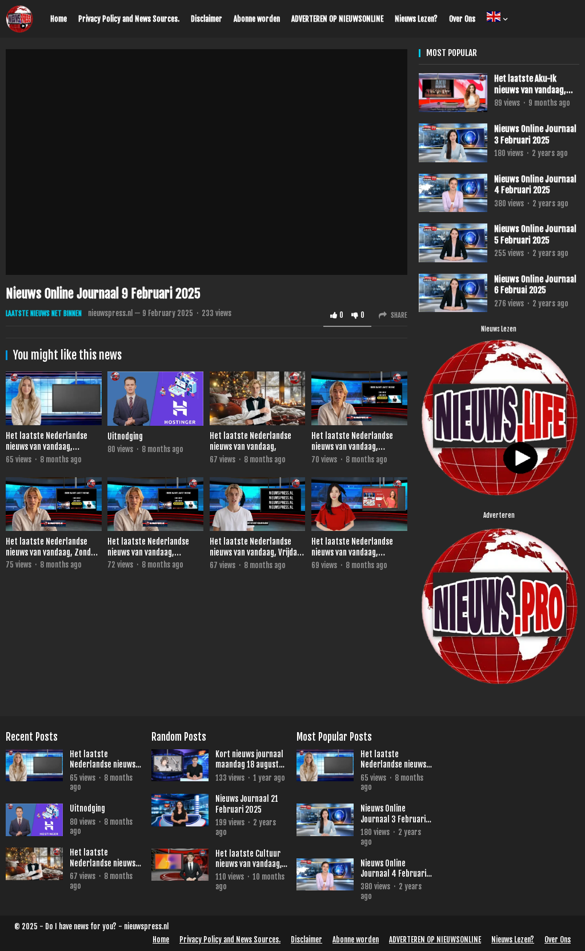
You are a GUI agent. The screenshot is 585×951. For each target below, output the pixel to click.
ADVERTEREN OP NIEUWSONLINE (337, 18)
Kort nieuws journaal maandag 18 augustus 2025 (250, 759)
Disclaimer (206, 18)
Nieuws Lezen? (416, 18)
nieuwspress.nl (110, 313)
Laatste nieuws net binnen (44, 313)
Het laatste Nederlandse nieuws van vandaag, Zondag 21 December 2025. (52, 552)
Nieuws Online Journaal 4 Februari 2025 (535, 185)
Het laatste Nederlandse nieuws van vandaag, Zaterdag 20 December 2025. (148, 557)
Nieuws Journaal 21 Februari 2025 (246, 804)
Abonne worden (257, 18)
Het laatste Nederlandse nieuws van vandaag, (250, 441)
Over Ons (462, 18)
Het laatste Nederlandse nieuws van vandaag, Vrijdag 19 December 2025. (255, 552)
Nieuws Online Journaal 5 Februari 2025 (535, 234)
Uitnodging (125, 436)
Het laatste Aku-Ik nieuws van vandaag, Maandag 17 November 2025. (533, 84)
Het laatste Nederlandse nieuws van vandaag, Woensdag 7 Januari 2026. (49, 446)
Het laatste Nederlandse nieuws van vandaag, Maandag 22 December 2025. (358, 446)
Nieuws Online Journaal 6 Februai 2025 (535, 285)
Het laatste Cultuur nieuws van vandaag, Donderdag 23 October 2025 (248, 859)
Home (58, 18)
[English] (494, 19)
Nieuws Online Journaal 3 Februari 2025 (535, 134)
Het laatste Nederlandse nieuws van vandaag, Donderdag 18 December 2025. (352, 557)
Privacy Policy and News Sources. (128, 18)
